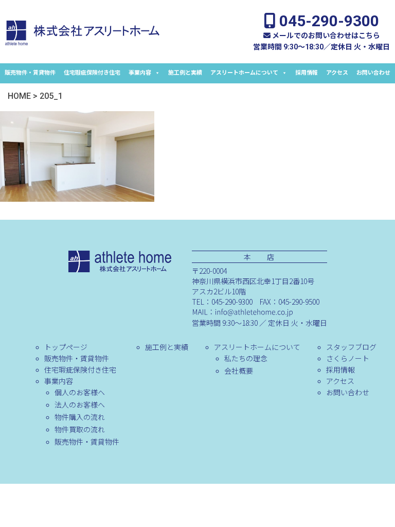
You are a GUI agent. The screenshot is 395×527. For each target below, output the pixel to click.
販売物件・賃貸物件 (30, 72)
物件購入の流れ (80, 417)
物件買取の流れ (80, 429)
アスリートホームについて (244, 72)
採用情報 (306, 72)
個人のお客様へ (80, 392)
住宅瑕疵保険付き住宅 (92, 72)
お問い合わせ (373, 72)
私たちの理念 (245, 358)
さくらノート (347, 358)
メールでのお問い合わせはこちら (325, 35)
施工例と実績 (185, 72)
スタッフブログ (351, 347)
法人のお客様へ (80, 404)
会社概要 (238, 370)
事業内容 (140, 72)
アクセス (337, 72)
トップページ (65, 347)
